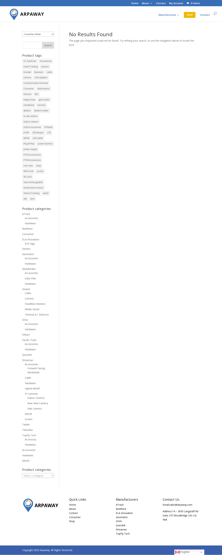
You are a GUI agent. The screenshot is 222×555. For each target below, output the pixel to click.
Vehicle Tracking (31, 193)
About (145, 3)
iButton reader (41, 110)
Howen (26, 289)
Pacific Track (29, 340)
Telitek (26, 424)
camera (27, 77)
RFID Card (28, 171)
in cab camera (30, 116)
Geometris (28, 254)
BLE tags (30, 243)
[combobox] (38, 475)
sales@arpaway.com (180, 504)
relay (38, 165)
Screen (28, 419)
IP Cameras (31, 393)
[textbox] (38, 475)
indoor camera (31, 121)
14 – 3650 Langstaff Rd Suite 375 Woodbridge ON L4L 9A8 (180, 515)
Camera (29, 298)
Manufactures (167, 15)
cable (49, 72)
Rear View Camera (37, 403)
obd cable (38, 138)
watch (46, 193)
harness (41, 105)
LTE (49, 132)
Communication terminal (36, 83)
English (185, 551)
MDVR (26, 138)
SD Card (28, 176)
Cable (28, 293)
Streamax (27, 360)
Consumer (29, 88)
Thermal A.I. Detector (37, 314)
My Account (176, 3)
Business (39, 72)
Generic (26, 248)
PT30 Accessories (32, 154)
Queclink (27, 354)
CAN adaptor (41, 77)
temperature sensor (33, 187)
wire (32, 198)
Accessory (30, 439)
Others (26, 334)
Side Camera (34, 408)
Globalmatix (29, 268)
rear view (28, 165)
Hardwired (29, 105)
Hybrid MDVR (32, 388)
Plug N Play (29, 143)
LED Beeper (38, 132)
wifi (25, 198)
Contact (161, 3)
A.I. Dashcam (30, 61)
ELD (36, 94)
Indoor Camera (35, 397)
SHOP (189, 14)
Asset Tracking (31, 66)
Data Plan (30, 278)
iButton (27, 110)
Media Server (32, 309)
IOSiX (119, 521)
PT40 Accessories (32, 160)
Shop (72, 521)
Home (134, 3)
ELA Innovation (30, 239)
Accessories (46, 61)
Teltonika (27, 430)
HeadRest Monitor (35, 303)
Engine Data (29, 99)
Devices (27, 94)
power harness (45, 143)
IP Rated (48, 127)
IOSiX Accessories (32, 127)
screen (40, 171)
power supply (30, 149)
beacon (45, 66)
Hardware (30, 223)
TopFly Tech (29, 435)
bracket (27, 72)
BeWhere (27, 228)
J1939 (26, 132)
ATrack (26, 214)
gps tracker (44, 99)
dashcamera (43, 88)
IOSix (25, 319)
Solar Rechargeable (33, 182)
